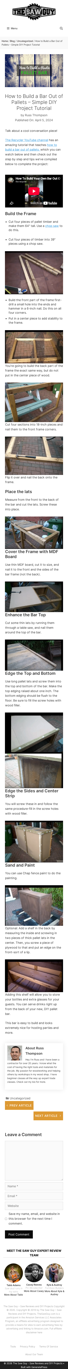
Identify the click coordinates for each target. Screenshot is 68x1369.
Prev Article (21, 1105)
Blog (12, 41)
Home (5, 41)
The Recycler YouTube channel (26, 140)
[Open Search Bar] (61, 28)
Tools (13, 1346)
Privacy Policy (27, 1346)
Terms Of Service (48, 1346)
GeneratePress (39, 1367)
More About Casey (34, 1291)
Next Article (46, 1115)
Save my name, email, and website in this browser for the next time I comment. (34, 1218)
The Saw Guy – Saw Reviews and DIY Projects (28, 1306)
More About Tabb (13, 1294)
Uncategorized (25, 41)
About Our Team (34, 1354)
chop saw (52, 226)
